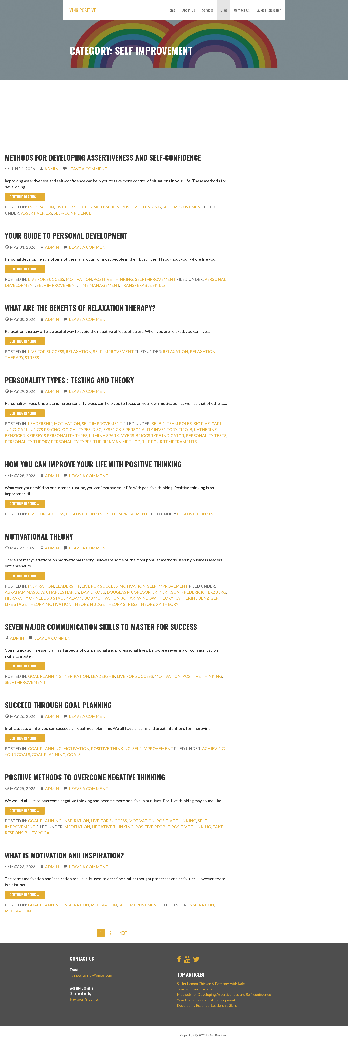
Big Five (201, 423)
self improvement (57, 285)
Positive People (152, 826)
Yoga (43, 832)
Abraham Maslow (24, 592)
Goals (74, 754)
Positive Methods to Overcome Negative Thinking (85, 777)
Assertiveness (36, 212)
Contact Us (242, 10)
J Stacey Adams (67, 598)
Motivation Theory (66, 604)
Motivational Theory (39, 536)
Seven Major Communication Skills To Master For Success (101, 626)
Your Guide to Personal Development (66, 235)
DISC (97, 429)
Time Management (99, 285)
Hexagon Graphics (84, 999)
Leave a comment (87, 168)
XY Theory (167, 604)
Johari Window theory (147, 598)
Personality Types (71, 441)
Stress (32, 357)
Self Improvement (183, 206)
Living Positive (81, 10)
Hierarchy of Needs (27, 598)
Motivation (106, 206)
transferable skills (143, 285)
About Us (188, 10)
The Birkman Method (116, 441)
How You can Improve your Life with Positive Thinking (93, 464)
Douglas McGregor (129, 592)
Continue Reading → (25, 196)
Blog (224, 10)
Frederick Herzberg (203, 592)
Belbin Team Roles (171, 423)
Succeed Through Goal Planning (58, 704)
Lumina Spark (104, 435)
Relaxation (78, 351)
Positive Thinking (141, 206)
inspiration (201, 904)
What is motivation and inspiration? (64, 855)
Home (171, 10)
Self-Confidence (72, 212)
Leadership (40, 423)
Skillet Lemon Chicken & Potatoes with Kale (211, 983)
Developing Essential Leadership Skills (207, 1005)
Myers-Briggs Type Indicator (152, 435)
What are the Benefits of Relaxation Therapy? (80, 307)
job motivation (102, 598)
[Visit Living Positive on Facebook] (179, 960)
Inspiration (41, 206)
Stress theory (138, 604)
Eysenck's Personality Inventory (140, 429)
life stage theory (24, 604)
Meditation (77, 826)
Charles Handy (62, 592)
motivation (18, 910)
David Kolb (93, 592)
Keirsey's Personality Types (57, 435)
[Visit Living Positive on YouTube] (187, 960)
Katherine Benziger (196, 598)
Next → (126, 933)
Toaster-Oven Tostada (194, 989)
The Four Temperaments (169, 441)
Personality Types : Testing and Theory (69, 379)
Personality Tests (206, 435)
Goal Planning (45, 676)
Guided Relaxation (269, 10)
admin (51, 168)
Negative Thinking (113, 826)
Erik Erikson (166, 592)
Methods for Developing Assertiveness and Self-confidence (103, 157)
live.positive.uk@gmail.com (91, 975)
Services (207, 10)
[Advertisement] (174, 117)
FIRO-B (185, 429)
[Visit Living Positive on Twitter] (196, 960)
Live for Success (74, 206)
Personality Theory (27, 441)
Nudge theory (106, 604)
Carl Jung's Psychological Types (54, 429)
